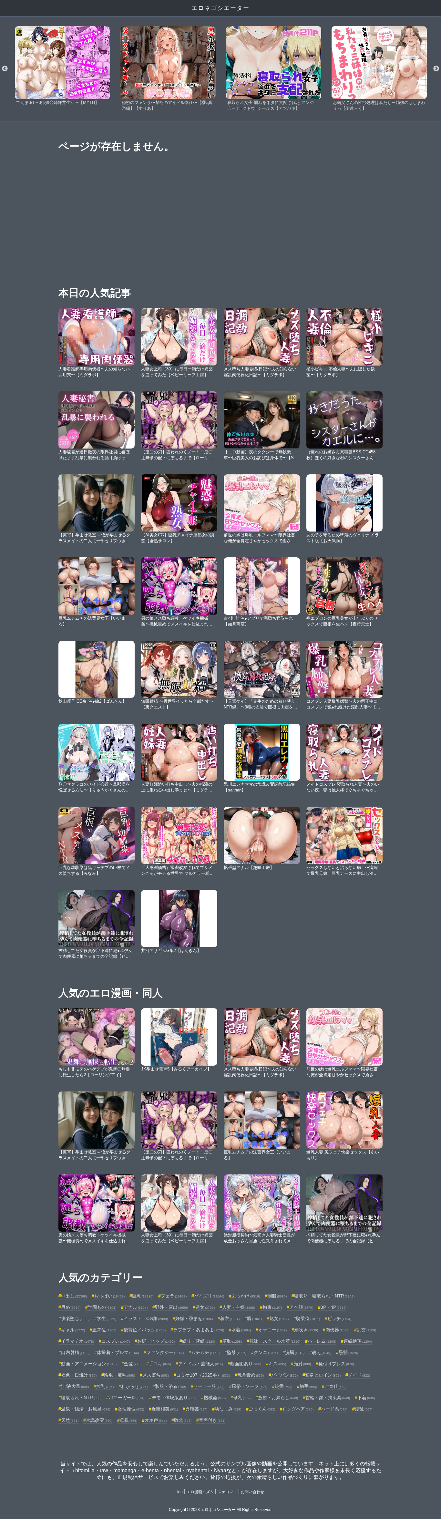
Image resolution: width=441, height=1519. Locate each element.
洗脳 (294, 1352)
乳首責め (250, 1375)
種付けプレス (336, 1363)
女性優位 (131, 1408)
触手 (308, 1386)
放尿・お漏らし (278, 1397)
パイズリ (209, 1295)
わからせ (134, 1386)
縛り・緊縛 (198, 1341)
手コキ (160, 1363)
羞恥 (232, 1341)
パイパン (284, 1375)
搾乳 (105, 1386)
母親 (128, 1420)
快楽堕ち (75, 1318)
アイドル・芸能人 (200, 1363)
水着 (241, 1329)
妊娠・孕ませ (194, 1318)
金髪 (132, 1363)
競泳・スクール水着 (274, 1341)
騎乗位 (308, 1318)
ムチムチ (205, 1352)
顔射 (302, 1363)
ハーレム (322, 1341)
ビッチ (339, 1318)
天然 (69, 1420)
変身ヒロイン (323, 1375)
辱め (70, 1307)
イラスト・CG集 (146, 1318)
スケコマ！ (227, 1492)
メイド (359, 1375)
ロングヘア (297, 1408)
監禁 (236, 1352)
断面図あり (245, 1363)
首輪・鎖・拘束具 (327, 1397)
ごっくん (262, 1408)
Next (436, 69)
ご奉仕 (335, 1386)
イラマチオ (77, 1341)
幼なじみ (228, 1408)
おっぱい (109, 1295)
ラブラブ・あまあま (198, 1329)
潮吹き (306, 1329)
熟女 (279, 1318)
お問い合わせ (252, 1492)
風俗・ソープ (249, 1386)
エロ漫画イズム (200, 1492)
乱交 (366, 1329)
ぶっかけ (245, 1295)
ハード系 (334, 1408)
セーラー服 (208, 1386)
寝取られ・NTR (81, 1397)
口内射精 (75, 1352)
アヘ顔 (301, 1307)
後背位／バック (145, 1329)
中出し (74, 1295)
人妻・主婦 (238, 1307)
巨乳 (142, 1295)
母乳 (242, 1397)
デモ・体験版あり (174, 1397)
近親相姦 (164, 1408)
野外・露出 (171, 1307)
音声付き (212, 1420)
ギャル (73, 1329)
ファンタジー (165, 1352)
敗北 (182, 1420)
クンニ (266, 1352)
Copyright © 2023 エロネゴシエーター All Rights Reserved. (220, 1509)
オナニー (272, 1329)
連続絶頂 (358, 1341)
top (180, 1492)
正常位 (104, 1329)
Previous (5, 69)
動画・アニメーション (89, 1363)
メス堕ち (155, 1375)
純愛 (283, 1386)
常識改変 (99, 1420)
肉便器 (337, 1329)
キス (277, 1363)
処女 (205, 1307)
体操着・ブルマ (118, 1352)
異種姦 (196, 1408)
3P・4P (333, 1307)
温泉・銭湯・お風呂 (85, 1408)
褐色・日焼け (79, 1375)
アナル (136, 1307)
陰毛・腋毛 (119, 1375)
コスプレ (115, 1341)
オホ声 (156, 1420)
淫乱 (363, 1408)
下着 (366, 1397)
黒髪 (348, 1352)
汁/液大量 (75, 1386)
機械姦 (215, 1397)
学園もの (102, 1307)
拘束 (272, 1307)
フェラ (174, 1295)
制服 (277, 1295)
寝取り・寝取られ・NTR (324, 1295)
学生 (106, 1318)
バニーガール (126, 1397)
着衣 (230, 1318)
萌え (321, 1352)
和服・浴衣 (170, 1386)
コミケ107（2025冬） (203, 1375)
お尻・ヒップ (156, 1341)
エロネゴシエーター (220, 8)
